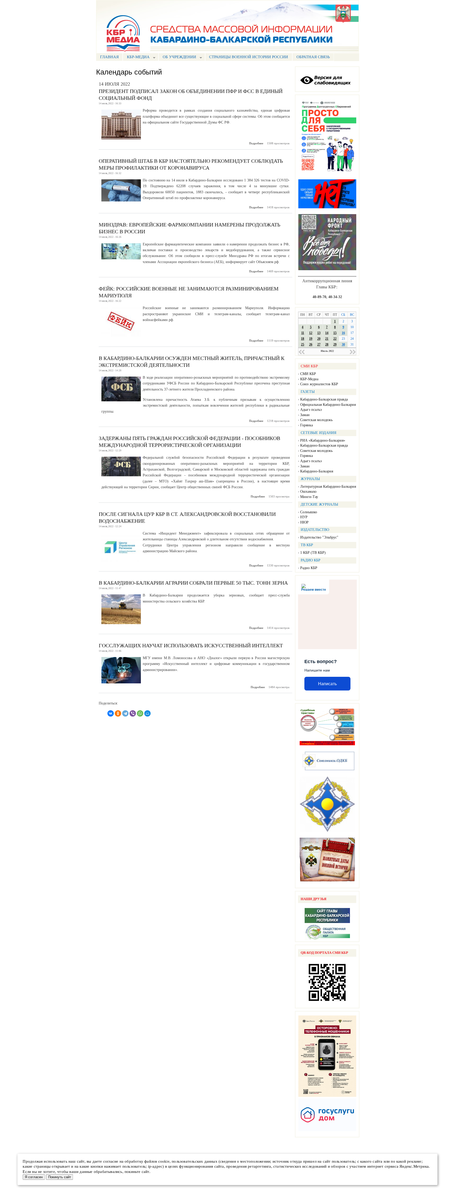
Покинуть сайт (59, 1177)
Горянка (306, 425)
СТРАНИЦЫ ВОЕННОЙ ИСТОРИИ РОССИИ (248, 57)
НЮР (304, 522)
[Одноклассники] (118, 713)
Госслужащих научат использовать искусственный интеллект (191, 645)
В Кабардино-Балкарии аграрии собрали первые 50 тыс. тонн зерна (193, 583)
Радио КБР (308, 568)
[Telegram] (125, 713)
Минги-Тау (309, 497)
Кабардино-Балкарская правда (324, 399)
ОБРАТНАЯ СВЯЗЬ (313, 57)
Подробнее (256, 143)
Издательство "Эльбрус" (319, 537)
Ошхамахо (308, 492)
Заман (305, 415)
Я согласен (34, 1177)
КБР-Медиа (309, 379)
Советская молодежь (316, 420)
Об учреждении (177, 57)
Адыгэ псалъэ (311, 410)
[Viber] (133, 713)
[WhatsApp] (140, 713)
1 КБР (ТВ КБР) (313, 553)
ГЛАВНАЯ (109, 57)
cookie (164, 1161)
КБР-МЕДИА (136, 57)
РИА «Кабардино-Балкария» (322, 440)
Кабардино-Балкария (316, 471)
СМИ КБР (308, 374)
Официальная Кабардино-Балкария (328, 405)
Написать (327, 684)
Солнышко (308, 512)
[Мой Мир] (147, 713)
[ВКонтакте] (110, 713)
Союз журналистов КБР (319, 384)
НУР (304, 517)
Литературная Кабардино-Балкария (328, 487)
